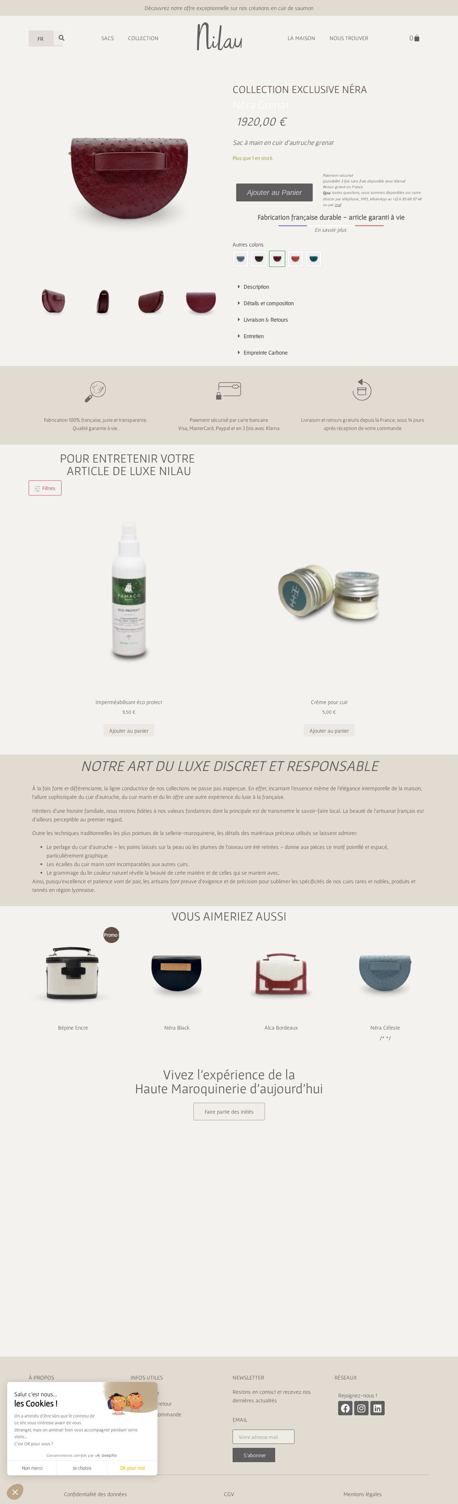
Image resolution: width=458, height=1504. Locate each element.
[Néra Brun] (258, 258)
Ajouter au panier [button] (128, 730)
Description (256, 286)
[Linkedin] (377, 1408)
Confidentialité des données (95, 1494)
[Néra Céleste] (240, 258)
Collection (143, 38)
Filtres (48, 488)
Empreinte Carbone (266, 352)
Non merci (32, 1468)
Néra (354, 89)
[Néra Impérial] (313, 258)
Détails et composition (269, 303)
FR (40, 38)
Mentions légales (363, 1494)
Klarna (399, 181)
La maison (301, 38)
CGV (229, 1494)
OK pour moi (132, 1468)
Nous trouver (349, 38)
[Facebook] (345, 1408)
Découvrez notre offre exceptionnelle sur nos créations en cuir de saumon (229, 8)
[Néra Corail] (295, 258)
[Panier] (414, 38)
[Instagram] (361, 1408)
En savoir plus (330, 229)
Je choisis (82, 1468)
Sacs (107, 38)
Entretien (254, 336)
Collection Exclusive (286, 89)
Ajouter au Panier (274, 192)
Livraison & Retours (266, 319)
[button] (331, 230)
